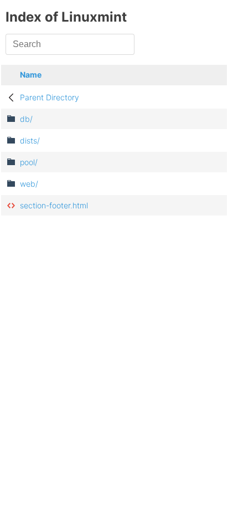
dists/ (30, 140)
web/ (29, 183)
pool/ (29, 162)
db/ (26, 119)
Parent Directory (49, 97)
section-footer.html (54, 205)
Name (31, 74)
